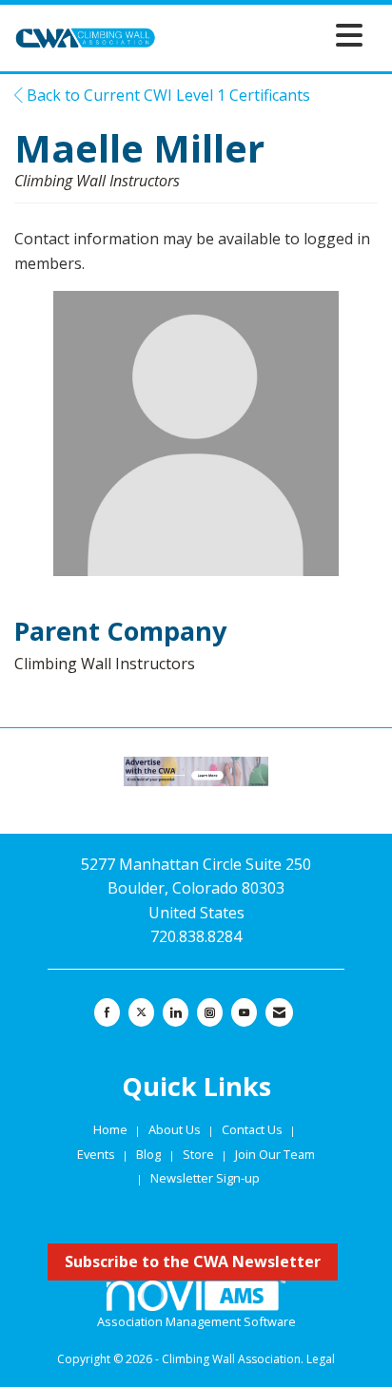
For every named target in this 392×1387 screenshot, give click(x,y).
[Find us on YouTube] (244, 1012)
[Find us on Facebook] (107, 1012)
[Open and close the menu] (264, 35)
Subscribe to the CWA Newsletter (193, 1261)
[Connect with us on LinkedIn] (175, 1012)
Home (111, 1129)
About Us (176, 1129)
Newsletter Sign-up (205, 1177)
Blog (148, 1154)
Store (200, 1154)
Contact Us (253, 1129)
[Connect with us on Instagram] (210, 1012)
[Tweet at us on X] (141, 1012)
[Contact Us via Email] (279, 1012)
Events (97, 1154)
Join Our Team (275, 1154)
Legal (320, 1359)
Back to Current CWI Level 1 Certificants (166, 95)
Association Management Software (196, 1321)
